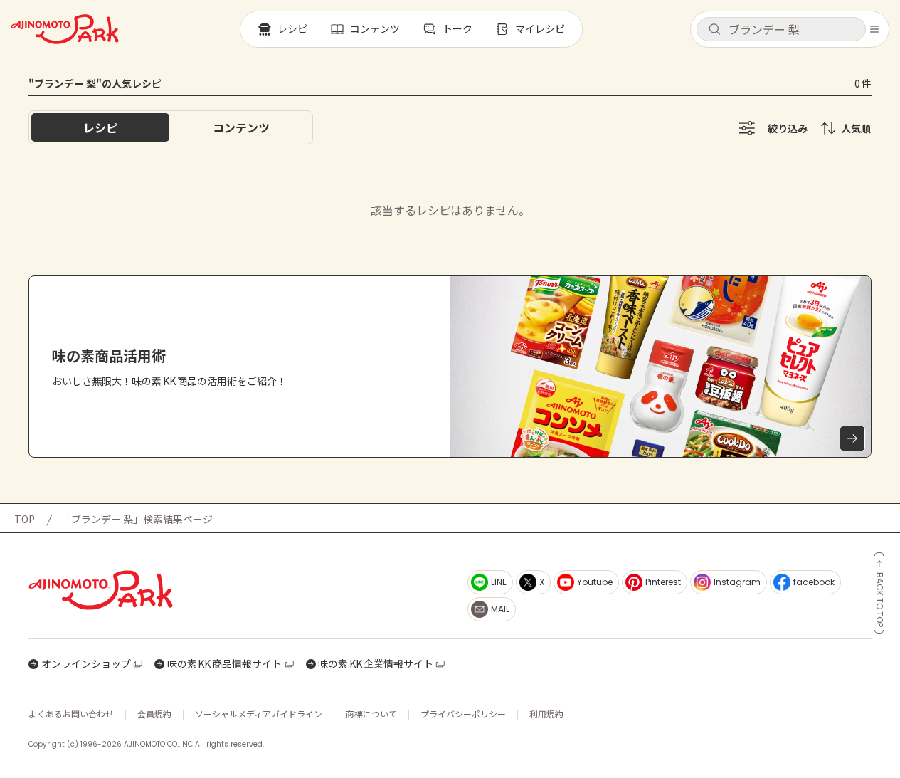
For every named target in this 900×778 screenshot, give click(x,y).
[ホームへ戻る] (65, 29)
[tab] (241, 127)
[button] (781, 29)
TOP (24, 519)
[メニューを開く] (874, 29)
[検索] (714, 29)
